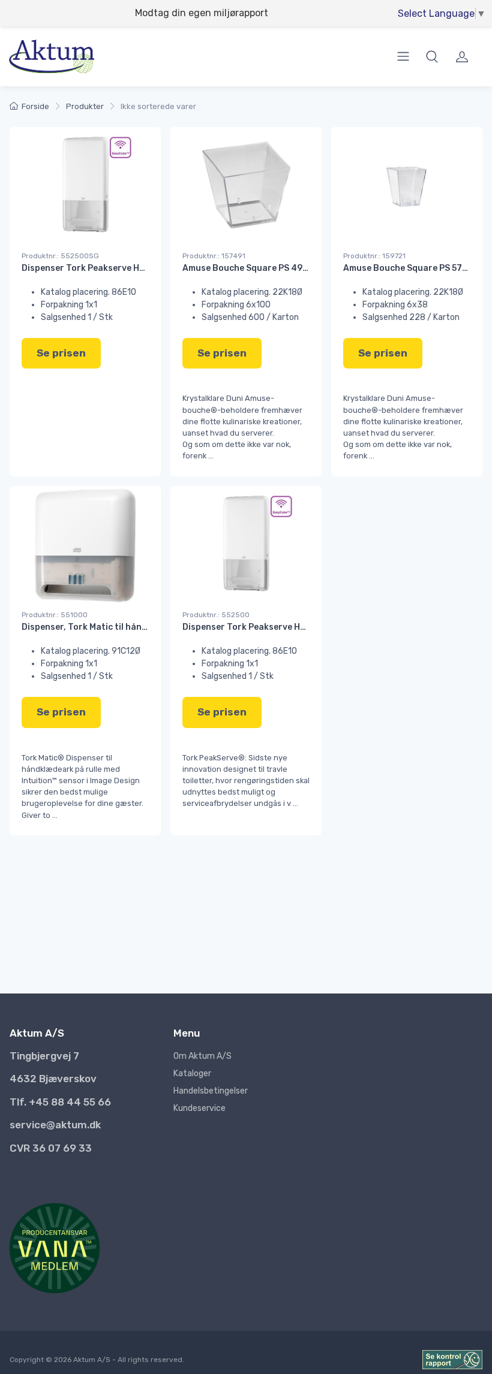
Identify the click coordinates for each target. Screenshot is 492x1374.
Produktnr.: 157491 (213, 256)
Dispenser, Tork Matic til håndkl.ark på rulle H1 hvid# (132, 627)
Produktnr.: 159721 (374, 256)
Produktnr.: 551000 (55, 615)
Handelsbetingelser (210, 1091)
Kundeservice (199, 1108)
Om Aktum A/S (202, 1056)
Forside (35, 106)
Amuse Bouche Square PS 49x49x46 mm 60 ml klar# (291, 268)
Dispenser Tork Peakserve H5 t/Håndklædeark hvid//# (296, 627)
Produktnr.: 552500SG (60, 256)
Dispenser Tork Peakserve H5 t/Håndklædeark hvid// (132, 268)
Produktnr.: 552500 (216, 615)
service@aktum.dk (55, 1125)
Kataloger (192, 1073)
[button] (432, 56)
